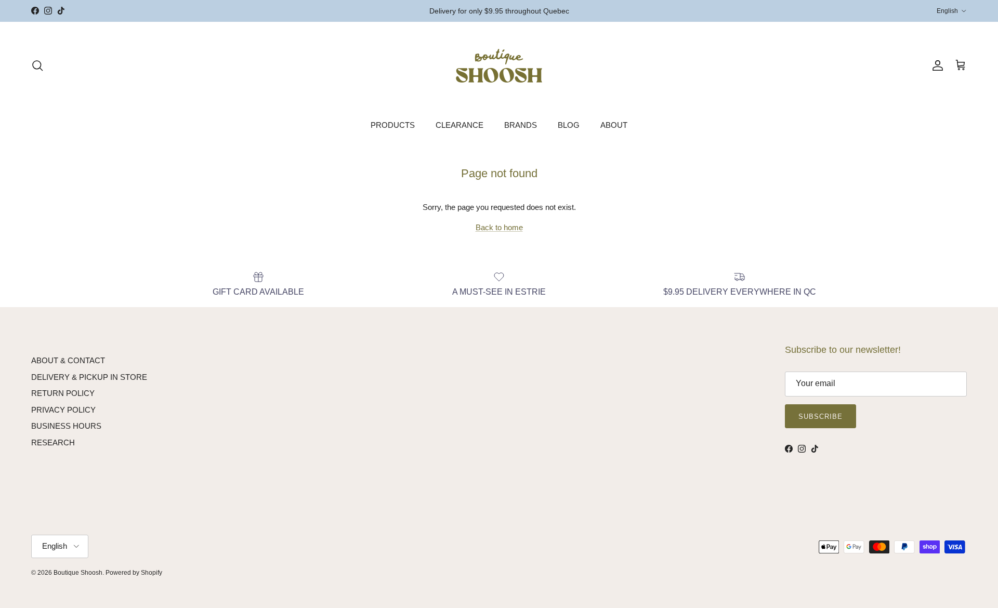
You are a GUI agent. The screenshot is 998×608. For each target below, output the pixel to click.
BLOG (569, 125)
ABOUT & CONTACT (68, 360)
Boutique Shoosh (78, 572)
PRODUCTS (393, 125)
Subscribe (820, 416)
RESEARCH (53, 442)
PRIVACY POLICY (63, 409)
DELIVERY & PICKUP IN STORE (89, 377)
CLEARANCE (459, 125)
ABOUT (613, 125)
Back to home (499, 227)
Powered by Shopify (134, 572)
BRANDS (520, 125)
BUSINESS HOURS (66, 425)
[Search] (37, 65)
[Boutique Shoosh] (499, 65)
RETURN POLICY (63, 393)
